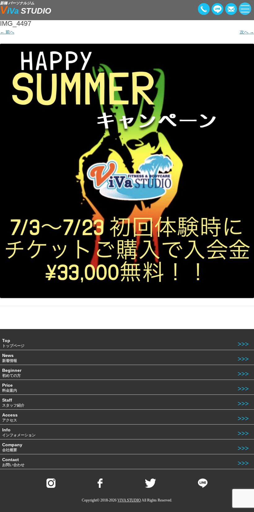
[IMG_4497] (127, 171)
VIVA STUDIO (129, 500)
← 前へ (7, 31)
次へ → (247, 31)
